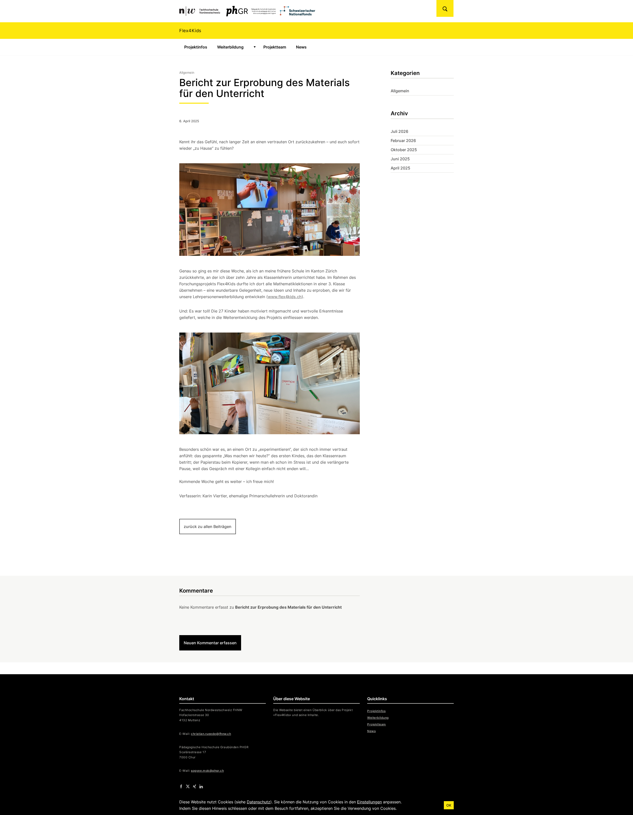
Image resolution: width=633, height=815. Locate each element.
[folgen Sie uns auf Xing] (194, 786)
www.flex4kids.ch (285, 296)
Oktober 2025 (404, 149)
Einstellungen (369, 801)
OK (448, 805)
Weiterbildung (230, 47)
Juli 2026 (399, 131)
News (301, 47)
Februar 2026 (403, 140)
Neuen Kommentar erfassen (210, 642)
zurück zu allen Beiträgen (207, 526)
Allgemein (400, 90)
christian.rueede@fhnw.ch (211, 734)
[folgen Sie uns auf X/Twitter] (188, 786)
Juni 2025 (400, 158)
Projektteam (274, 47)
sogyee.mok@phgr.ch (207, 770)
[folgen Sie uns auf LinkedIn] (201, 786)
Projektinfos (195, 47)
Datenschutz (258, 801)
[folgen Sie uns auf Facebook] (181, 786)
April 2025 (400, 168)
